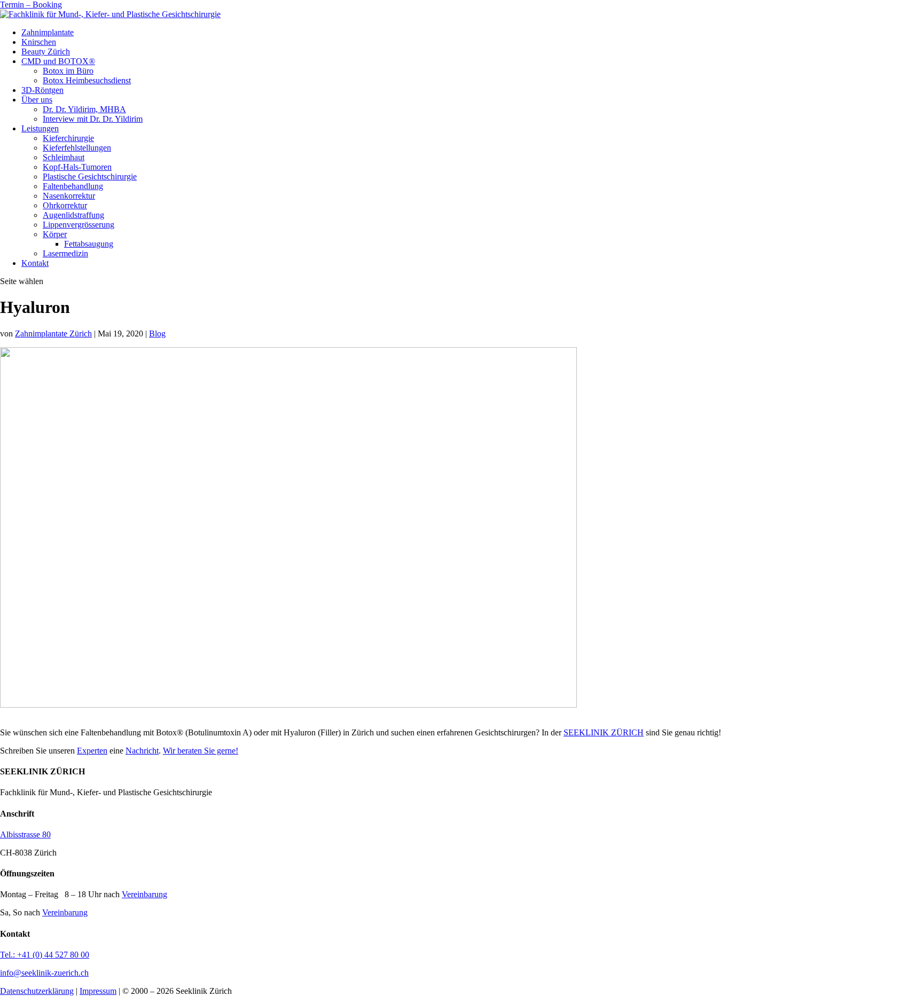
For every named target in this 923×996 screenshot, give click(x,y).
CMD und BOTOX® (58, 61)
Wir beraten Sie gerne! (200, 750)
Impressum (98, 990)
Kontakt (35, 263)
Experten (92, 750)
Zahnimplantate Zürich (53, 333)
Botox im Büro (68, 70)
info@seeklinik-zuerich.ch (44, 972)
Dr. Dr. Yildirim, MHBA (84, 109)
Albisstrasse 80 (25, 834)
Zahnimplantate (47, 32)
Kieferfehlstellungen (77, 147)
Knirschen (38, 41)
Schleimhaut (63, 157)
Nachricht (142, 750)
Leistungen (40, 128)
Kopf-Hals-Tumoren (77, 166)
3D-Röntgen (42, 90)
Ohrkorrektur (65, 205)
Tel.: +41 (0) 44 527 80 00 (44, 954)
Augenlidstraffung (73, 214)
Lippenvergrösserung (78, 224)
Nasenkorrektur (69, 195)
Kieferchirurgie (68, 138)
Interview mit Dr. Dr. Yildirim (93, 118)
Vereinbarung (144, 894)
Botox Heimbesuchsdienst (87, 80)
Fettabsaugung (88, 243)
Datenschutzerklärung (37, 990)
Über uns (36, 99)
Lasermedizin (65, 253)
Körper (55, 234)
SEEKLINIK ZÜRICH (604, 732)
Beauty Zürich (45, 51)
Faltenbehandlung (73, 186)
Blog (157, 333)
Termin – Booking (31, 4)
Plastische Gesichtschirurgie (90, 176)
